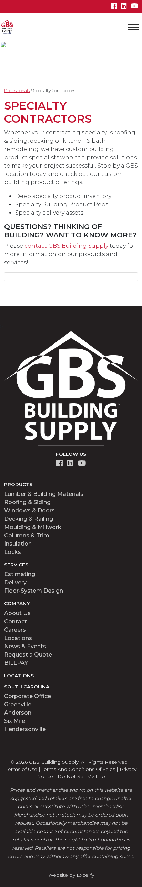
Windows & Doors (29, 510)
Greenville (17, 704)
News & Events (25, 646)
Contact (15, 621)
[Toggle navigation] (133, 27)
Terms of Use (21, 769)
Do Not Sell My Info (81, 776)
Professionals (17, 90)
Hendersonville (25, 729)
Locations (18, 638)
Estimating (19, 574)
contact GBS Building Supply (66, 246)
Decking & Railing (28, 519)
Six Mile (14, 721)
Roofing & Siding (27, 502)
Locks (12, 552)
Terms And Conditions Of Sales (78, 769)
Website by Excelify (71, 875)
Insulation (18, 543)
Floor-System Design (33, 590)
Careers (15, 629)
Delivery (15, 582)
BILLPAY (16, 663)
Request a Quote (28, 654)
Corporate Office (27, 696)
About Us (17, 613)
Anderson (17, 712)
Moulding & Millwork (32, 527)
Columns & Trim (26, 535)
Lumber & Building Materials (43, 494)
